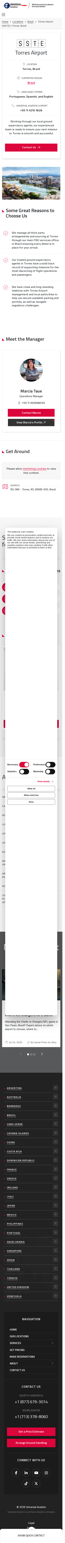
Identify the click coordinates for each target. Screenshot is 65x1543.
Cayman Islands (18, 1138)
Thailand (13, 1273)
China (11, 1147)
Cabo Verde (15, 1129)
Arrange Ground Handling (31, 1447)
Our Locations (19, 1341)
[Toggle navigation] (3, 14)
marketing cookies (34, 468)
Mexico (12, 1219)
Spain (11, 1265)
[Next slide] (42, 1059)
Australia (14, 1102)
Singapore (14, 1255)
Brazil (30, 21)
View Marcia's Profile (29, 422)
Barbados (14, 1111)
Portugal (14, 1237)
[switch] (50, 764)
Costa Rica (14, 1156)
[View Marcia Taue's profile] (31, 370)
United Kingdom (18, 1292)
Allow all (31, 788)
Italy (10, 1201)
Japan (11, 1210)
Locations (18, 21)
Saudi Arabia (16, 1246)
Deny (31, 801)
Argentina (14, 1093)
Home (5, 21)
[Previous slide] (21, 1059)
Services (15, 1348)
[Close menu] (31, 1530)
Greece (12, 1183)
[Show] (55, 1092)
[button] (31, 1535)
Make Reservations (22, 1361)
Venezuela (14, 1301)
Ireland (12, 1192)
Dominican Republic (21, 1165)
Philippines (15, 1228)
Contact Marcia (31, 413)
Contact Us (29, 147)
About (14, 1368)
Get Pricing (17, 1355)
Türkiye (12, 1283)
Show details (43, 781)
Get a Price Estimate (31, 1436)
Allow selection (31, 795)
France (12, 1174)
